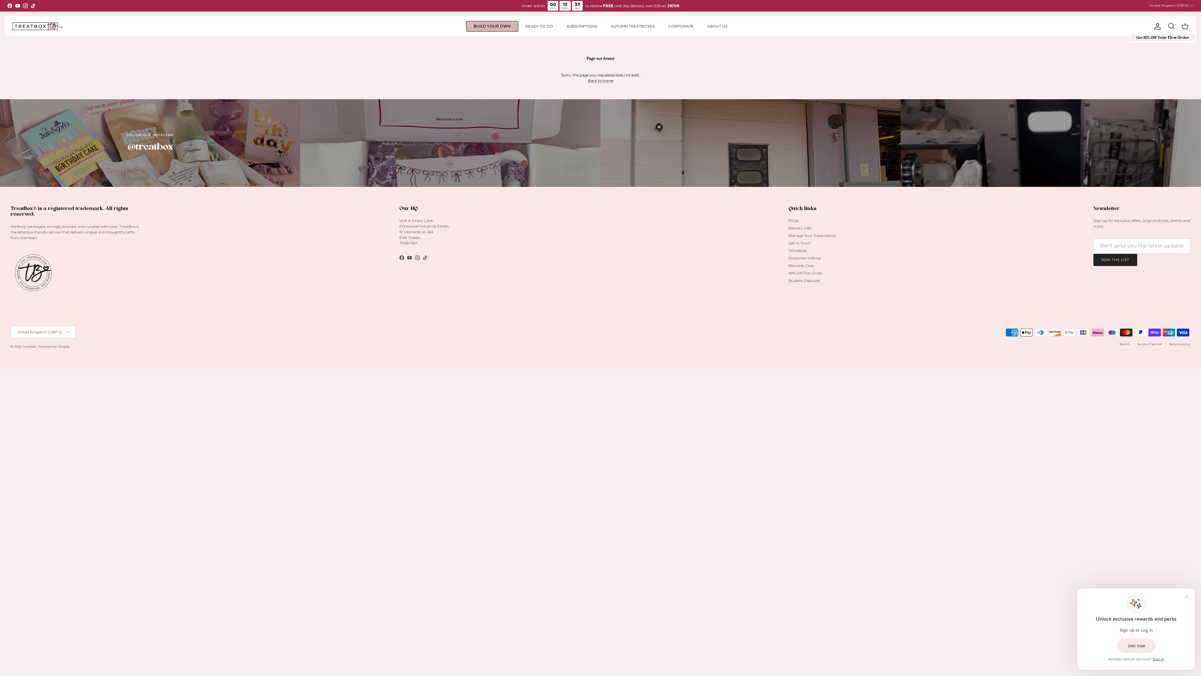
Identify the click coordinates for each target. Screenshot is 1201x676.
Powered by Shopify (53, 347)
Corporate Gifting (804, 258)
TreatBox (30, 347)
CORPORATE (681, 26)
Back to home (600, 80)
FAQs (793, 220)
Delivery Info (799, 228)
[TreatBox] (38, 26)
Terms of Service (1149, 344)
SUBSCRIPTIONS (581, 26)
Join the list (1115, 260)
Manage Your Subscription (812, 235)
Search (1124, 344)
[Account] (1156, 26)
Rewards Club (801, 265)
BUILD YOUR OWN (492, 26)
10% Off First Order (805, 273)
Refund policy (1179, 344)
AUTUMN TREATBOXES (633, 26)
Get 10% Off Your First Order (1162, 38)
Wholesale (797, 250)
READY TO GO (539, 26)
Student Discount (804, 280)
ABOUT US (717, 26)
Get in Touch (799, 243)
